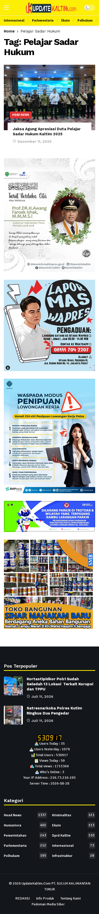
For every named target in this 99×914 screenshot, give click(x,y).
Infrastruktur (73, 855)
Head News (20, 115)
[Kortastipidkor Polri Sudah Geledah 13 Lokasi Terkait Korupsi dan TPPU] (13, 685)
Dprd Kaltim (73, 835)
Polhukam (25, 855)
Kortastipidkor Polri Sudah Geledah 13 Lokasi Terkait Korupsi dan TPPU (60, 684)
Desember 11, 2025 (35, 141)
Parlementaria (25, 845)
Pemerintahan (25, 835)
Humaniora (25, 825)
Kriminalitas (73, 815)
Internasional (73, 845)
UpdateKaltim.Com (36, 883)
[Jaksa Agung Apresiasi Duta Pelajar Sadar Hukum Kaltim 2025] (49, 97)
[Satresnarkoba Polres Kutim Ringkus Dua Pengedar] (13, 715)
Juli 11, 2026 (42, 696)
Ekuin (73, 825)
